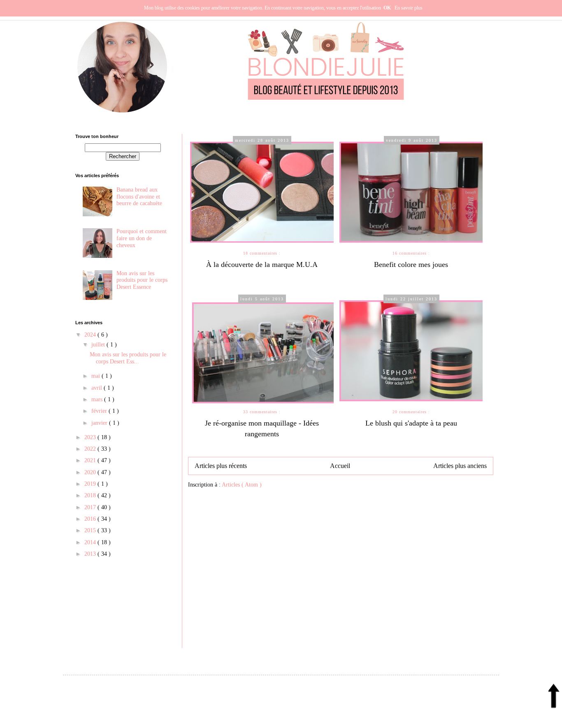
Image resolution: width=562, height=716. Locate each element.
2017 (91, 507)
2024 (91, 335)
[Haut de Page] (554, 698)
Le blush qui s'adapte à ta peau (411, 423)
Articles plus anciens (460, 465)
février (100, 411)
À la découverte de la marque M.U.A (262, 264)
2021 (91, 460)
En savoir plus (409, 8)
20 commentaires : (411, 411)
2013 (91, 554)
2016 (91, 519)
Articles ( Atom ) (242, 485)
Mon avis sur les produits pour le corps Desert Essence (141, 280)
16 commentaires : (411, 253)
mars (97, 399)
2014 (91, 542)
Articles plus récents (221, 465)
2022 (91, 449)
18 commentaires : (262, 253)
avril (97, 388)
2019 (91, 484)
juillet (99, 345)
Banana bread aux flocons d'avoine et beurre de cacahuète (139, 197)
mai (96, 376)
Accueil (340, 465)
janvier (100, 423)
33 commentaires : (262, 411)
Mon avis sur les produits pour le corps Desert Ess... (128, 358)
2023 (91, 437)
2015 (91, 530)
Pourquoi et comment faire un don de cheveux (141, 238)
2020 (91, 472)
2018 (91, 495)
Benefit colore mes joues (411, 264)
